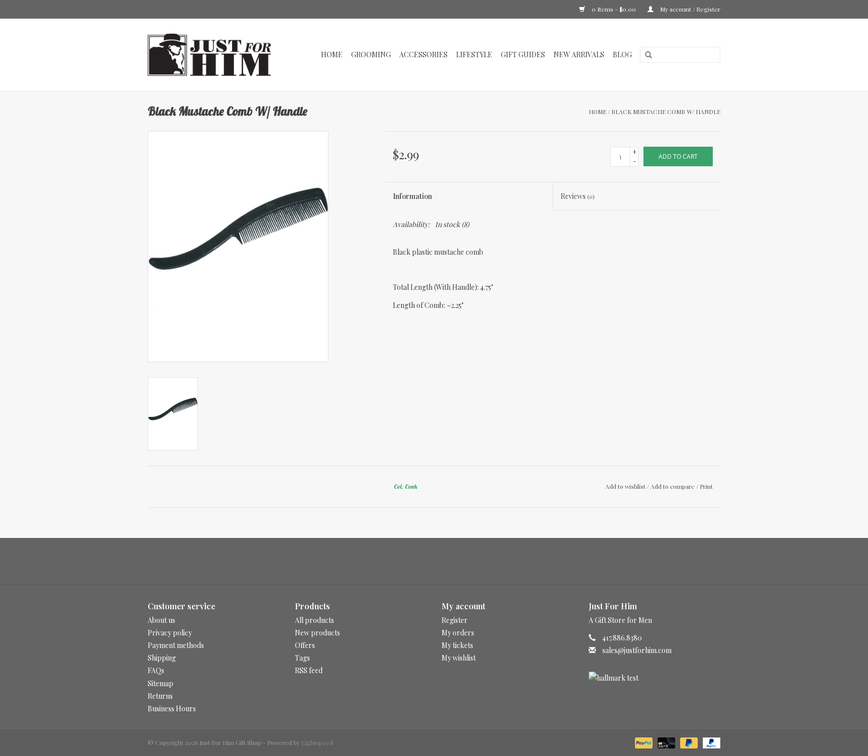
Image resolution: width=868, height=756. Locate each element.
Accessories (423, 54)
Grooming (371, 54)
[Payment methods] (642, 742)
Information (412, 196)
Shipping (162, 658)
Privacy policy (170, 632)
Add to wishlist (625, 486)
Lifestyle (474, 54)
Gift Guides (523, 54)
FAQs (156, 670)
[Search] (645, 55)
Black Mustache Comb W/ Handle (665, 111)
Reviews (577, 196)
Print (706, 486)
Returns (160, 696)
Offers (305, 645)
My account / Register (689, 9)
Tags (302, 658)
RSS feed (308, 670)
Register (455, 620)
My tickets (457, 645)
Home (332, 54)
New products (317, 632)
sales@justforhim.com (637, 650)
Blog (622, 54)
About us (161, 620)
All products (314, 620)
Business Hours (172, 708)
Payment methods (176, 645)
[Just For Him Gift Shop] (215, 55)
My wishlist (459, 658)
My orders (458, 632)
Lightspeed (317, 742)
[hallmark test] (655, 678)
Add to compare (673, 486)
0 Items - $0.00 (613, 9)
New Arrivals (579, 54)
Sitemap (160, 683)
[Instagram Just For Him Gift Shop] (443, 561)
